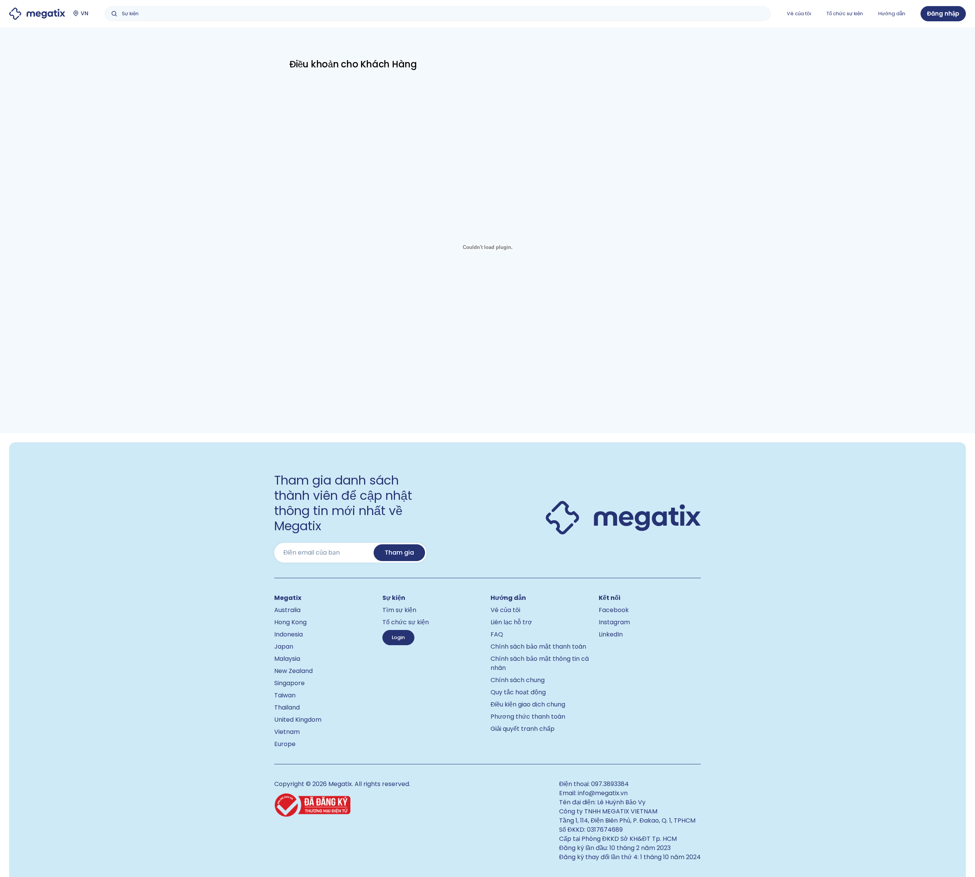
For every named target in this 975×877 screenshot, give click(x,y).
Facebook (614, 610)
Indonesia (288, 634)
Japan (283, 646)
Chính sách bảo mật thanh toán (538, 646)
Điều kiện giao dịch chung (528, 704)
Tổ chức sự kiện (405, 622)
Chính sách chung (518, 680)
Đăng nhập (943, 14)
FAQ (497, 634)
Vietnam (287, 731)
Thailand (287, 707)
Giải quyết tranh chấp (523, 728)
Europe (285, 744)
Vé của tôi (505, 610)
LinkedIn (611, 634)
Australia (287, 610)
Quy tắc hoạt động (518, 692)
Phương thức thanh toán (528, 716)
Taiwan (285, 695)
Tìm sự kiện (399, 610)
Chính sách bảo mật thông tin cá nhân (540, 663)
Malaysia (287, 658)
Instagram (614, 622)
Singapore (289, 683)
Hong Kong (290, 622)
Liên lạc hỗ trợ (511, 622)
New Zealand (293, 671)
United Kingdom (297, 719)
